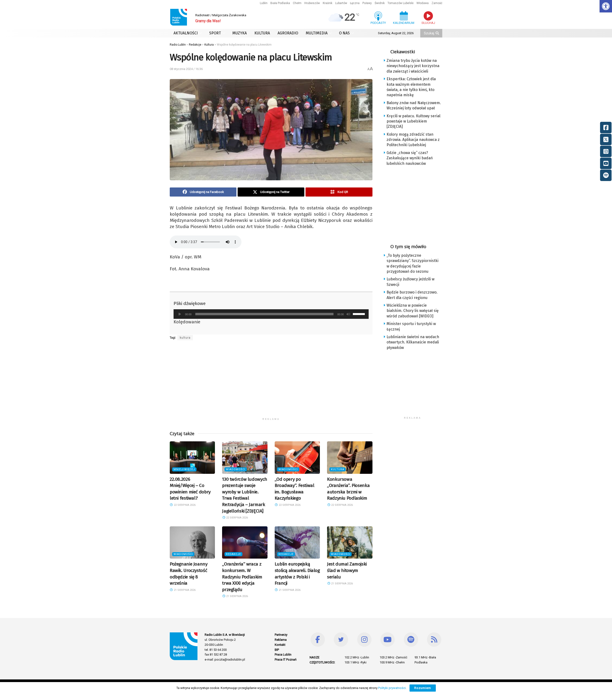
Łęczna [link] (355, 3)
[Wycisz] (348, 314)
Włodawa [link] (422, 3)
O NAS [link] (344, 33)
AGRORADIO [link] (288, 33)
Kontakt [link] (280, 644)
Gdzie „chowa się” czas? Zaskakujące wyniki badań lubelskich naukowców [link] (410, 158)
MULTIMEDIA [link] (317, 33)
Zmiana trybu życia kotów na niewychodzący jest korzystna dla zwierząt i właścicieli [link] (413, 66)
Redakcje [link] (233, 554)
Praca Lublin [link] (283, 654)
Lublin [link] (264, 3)
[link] (606, 6)
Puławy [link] (367, 3)
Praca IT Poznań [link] (285, 659)
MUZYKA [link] (239, 33)
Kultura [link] (337, 469)
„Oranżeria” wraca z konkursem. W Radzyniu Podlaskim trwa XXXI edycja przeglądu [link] (242, 576)
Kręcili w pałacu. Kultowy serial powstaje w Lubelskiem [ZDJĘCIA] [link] (413, 121)
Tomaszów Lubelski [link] (401, 3)
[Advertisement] (271, 381)
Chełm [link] (297, 3)
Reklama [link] (281, 639)
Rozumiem (422, 688)
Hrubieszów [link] (312, 3)
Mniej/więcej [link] (184, 469)
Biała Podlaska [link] (280, 3)
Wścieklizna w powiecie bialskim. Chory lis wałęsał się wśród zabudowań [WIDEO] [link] (413, 310)
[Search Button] (438, 33)
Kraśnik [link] (327, 3)
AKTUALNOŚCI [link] (186, 33)
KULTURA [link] (262, 33)
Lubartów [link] (341, 3)
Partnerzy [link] (281, 634)
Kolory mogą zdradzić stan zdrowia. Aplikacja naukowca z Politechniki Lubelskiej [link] (413, 139)
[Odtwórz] (179, 314)
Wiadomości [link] (235, 469)
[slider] (359, 313)
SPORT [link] (215, 33)
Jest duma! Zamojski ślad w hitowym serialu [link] (347, 570)
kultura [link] (185, 337)
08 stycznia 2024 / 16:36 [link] (186, 69)
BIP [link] (277, 649)
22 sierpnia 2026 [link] (184, 505)
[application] (271, 314)
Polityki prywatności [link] (392, 688)
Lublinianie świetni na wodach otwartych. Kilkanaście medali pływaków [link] (413, 342)
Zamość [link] (437, 3)
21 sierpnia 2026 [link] (184, 590)
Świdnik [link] (380, 3)
